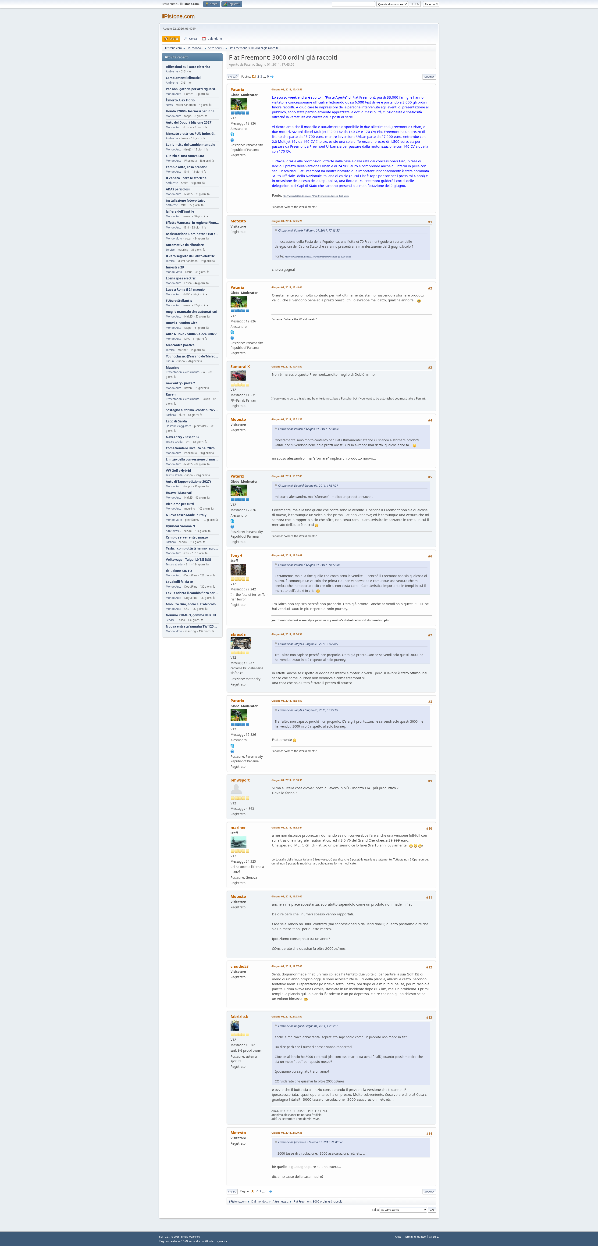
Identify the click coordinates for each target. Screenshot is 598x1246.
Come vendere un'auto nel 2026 (190, 448)
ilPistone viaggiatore (178, 426)
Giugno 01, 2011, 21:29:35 (286, 1132)
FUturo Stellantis (179, 301)
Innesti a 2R (175, 267)
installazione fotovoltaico (185, 201)
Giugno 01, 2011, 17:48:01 (286, 287)
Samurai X (240, 366)
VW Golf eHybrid (178, 471)
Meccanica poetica (180, 345)
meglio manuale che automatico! (191, 312)
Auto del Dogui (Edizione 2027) (189, 123)
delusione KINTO (179, 571)
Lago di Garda (176, 421)
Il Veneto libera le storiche (186, 178)
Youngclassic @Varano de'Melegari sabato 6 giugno (192, 356)
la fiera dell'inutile (180, 212)
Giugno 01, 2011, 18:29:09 (286, 555)
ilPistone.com (178, 16)
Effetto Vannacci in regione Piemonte (192, 223)
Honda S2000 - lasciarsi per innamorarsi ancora (192, 111)
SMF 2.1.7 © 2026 (169, 1236)
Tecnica (170, 261)
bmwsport (240, 780)
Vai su (232, 1191)
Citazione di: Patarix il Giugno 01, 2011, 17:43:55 (309, 230)
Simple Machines (190, 1236)
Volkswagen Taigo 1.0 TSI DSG (188, 560)
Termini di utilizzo (415, 1236)
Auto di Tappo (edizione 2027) (188, 482)
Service (170, 249)
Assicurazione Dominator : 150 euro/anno (192, 234)
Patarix (237, 89)
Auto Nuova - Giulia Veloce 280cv (191, 334)
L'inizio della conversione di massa (192, 459)
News (169, 105)
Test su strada (174, 441)
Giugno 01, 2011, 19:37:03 (286, 966)
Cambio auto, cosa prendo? (186, 167)
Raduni (170, 361)
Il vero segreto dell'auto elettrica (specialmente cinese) (192, 256)
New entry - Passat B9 (182, 437)
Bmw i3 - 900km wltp (181, 323)
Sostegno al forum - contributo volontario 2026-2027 (192, 410)
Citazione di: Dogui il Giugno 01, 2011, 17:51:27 (308, 486)
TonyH (236, 555)
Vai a (375, 1210)
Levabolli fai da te (179, 582)
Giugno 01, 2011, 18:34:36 (286, 634)
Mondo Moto (174, 238)
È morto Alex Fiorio (180, 100)
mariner (238, 827)
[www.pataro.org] (232, 139)
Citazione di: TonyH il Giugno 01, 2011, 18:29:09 (308, 644)
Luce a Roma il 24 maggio (185, 290)
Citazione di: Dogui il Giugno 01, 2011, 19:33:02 (308, 1026)
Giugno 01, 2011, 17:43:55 (286, 89)
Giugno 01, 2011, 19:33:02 (286, 896)
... (265, 76)
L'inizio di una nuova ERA (185, 156)
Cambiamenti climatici (183, 78)
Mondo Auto (173, 94)
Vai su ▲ (434, 1236)
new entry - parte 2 (180, 383)
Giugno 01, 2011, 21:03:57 (286, 1016)
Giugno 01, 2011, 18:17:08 (286, 476)
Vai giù (233, 77)
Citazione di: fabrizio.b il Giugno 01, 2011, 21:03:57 (310, 1142)
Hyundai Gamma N (180, 526)
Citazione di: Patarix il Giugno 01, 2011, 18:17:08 (309, 565)
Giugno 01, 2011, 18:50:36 (286, 780)
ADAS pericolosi (178, 189)
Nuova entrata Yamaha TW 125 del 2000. (192, 626)
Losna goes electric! (181, 278)
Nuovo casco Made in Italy (186, 515)
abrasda (238, 634)
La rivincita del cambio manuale (190, 145)
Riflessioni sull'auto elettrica (188, 67)
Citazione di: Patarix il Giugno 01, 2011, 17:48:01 (309, 429)
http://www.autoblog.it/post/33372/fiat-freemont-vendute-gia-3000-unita (316, 196)
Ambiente (172, 71)
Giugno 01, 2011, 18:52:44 (286, 827)
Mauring (172, 368)
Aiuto (398, 1236)
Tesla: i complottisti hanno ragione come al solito (192, 548)
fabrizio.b (239, 1016)
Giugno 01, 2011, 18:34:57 (286, 700)
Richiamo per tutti (180, 504)
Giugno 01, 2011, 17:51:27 (286, 419)
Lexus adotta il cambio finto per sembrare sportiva (192, 593)
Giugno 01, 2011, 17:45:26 (286, 221)
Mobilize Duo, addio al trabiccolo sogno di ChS (192, 604)
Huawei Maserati (179, 493)
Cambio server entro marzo (187, 537)
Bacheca (171, 415)
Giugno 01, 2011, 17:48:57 (286, 366)
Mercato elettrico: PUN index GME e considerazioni (192, 134)
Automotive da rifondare (185, 245)
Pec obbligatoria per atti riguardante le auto (192, 89)
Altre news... (173, 531)
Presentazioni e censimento (182, 372)
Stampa (429, 77)
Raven (171, 394)
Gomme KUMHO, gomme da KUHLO (192, 615)
